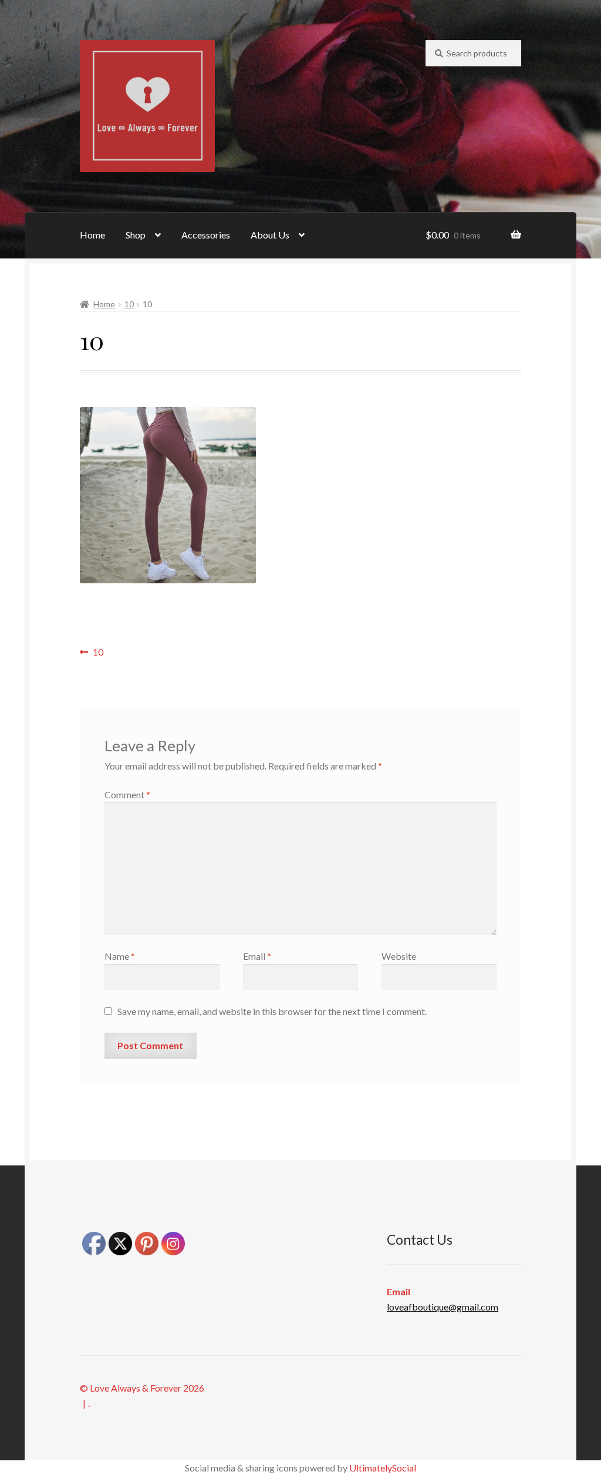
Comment (127, 794)
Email (257, 956)
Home (92, 234)
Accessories (205, 234)
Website (398, 956)
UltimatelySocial (382, 1467)
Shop (136, 234)
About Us (270, 234)
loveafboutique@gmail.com (442, 1306)
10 (129, 304)
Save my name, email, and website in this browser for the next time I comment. (272, 1011)
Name (119, 956)
